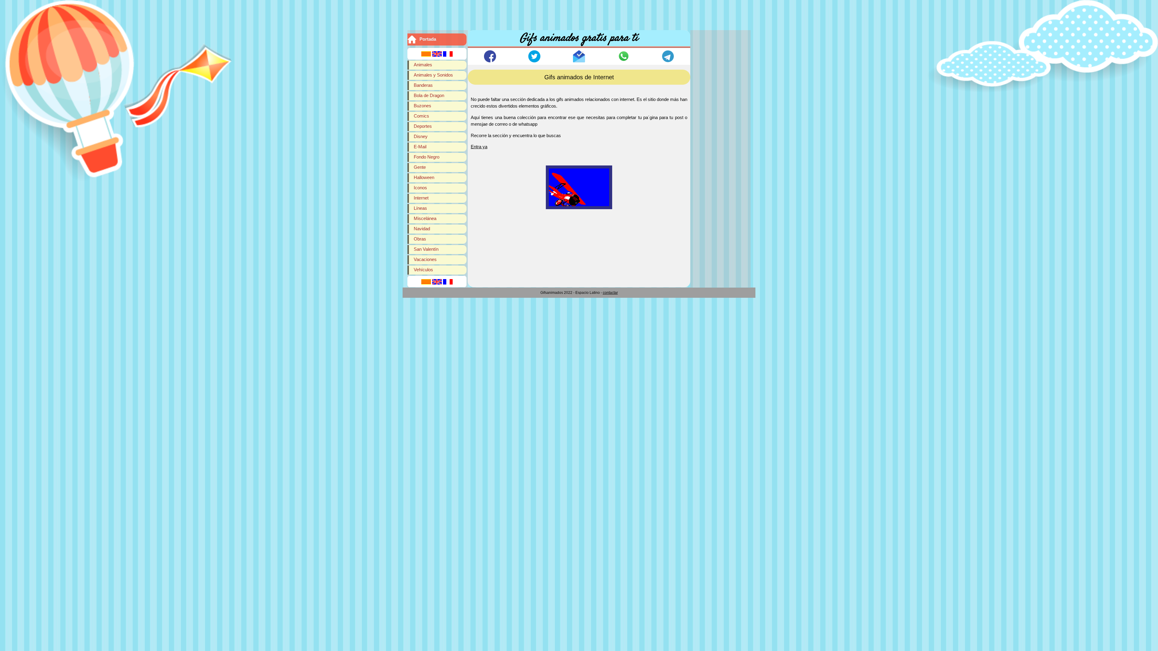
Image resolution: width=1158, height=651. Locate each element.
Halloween (424, 177)
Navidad (422, 228)
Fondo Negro (426, 156)
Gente (420, 167)
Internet (421, 197)
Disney (421, 136)
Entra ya (479, 146)
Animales (423, 64)
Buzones (422, 105)
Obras (420, 238)
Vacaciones (425, 259)
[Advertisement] (579, 13)
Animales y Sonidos (433, 74)
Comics (421, 115)
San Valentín (426, 249)
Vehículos (423, 269)
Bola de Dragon (429, 95)
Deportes (423, 126)
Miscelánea (425, 218)
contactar (610, 293)
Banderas (423, 85)
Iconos (420, 187)
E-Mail (420, 146)
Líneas (420, 208)
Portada (427, 39)
